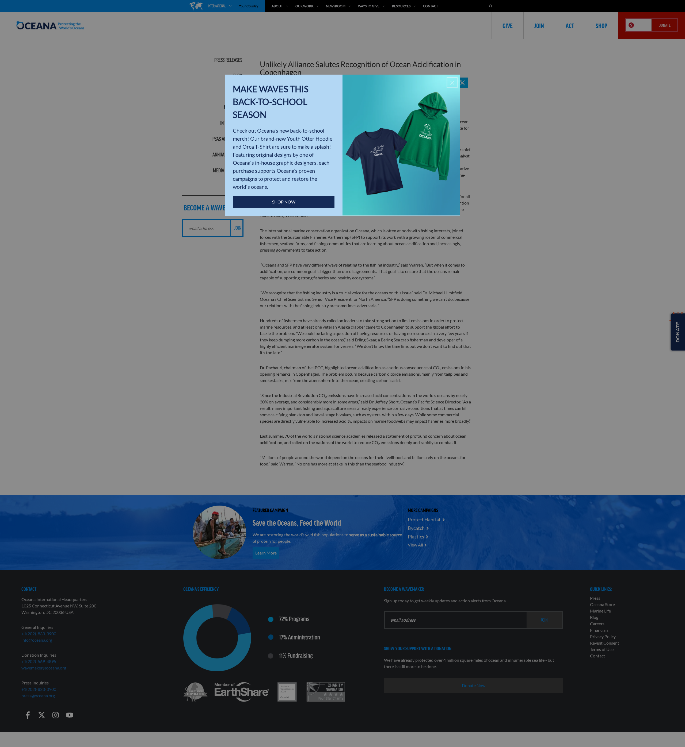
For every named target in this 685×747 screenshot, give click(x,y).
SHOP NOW (283, 201)
